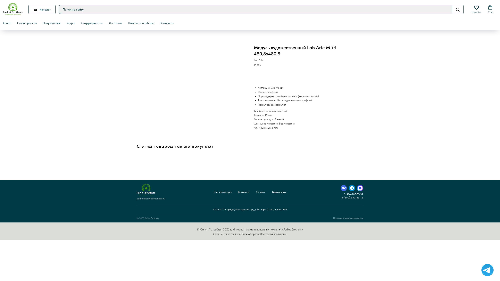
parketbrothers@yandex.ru (151, 198)
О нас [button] (7, 23)
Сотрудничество (92, 23)
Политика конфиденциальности (348, 218)
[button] (476, 9)
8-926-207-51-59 (353, 194)
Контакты (279, 192)
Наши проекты (27, 23)
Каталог (244, 192)
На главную (223, 192)
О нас (261, 192)
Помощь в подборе (141, 23)
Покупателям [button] (52, 23)
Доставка (115, 23)
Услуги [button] (70, 23)
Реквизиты (167, 23)
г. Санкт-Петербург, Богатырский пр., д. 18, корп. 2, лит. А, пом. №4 (250, 209)
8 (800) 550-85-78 (352, 197)
